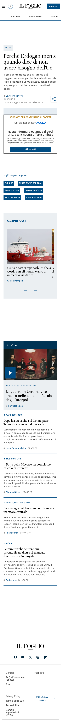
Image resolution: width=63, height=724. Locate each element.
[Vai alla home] (30, 6)
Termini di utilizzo (15, 701)
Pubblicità (39, 673)
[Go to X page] (30, 657)
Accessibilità (12, 705)
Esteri (8, 47)
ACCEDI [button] (41, 122)
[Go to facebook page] (15, 657)
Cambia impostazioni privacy (12, 712)
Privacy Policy (13, 696)
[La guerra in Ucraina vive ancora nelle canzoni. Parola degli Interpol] (30, 364)
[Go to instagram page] (37, 657)
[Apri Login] (10, 6)
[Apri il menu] (3, 6)
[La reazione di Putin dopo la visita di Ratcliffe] (30, 246)
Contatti (10, 673)
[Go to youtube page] (22, 657)
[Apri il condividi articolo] (54, 99)
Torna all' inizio (42, 698)
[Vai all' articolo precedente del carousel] (25, 290)
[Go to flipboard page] (45, 657)
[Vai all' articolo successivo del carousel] (35, 290)
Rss (8, 684)
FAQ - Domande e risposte (15, 678)
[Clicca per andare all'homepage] (30, 647)
